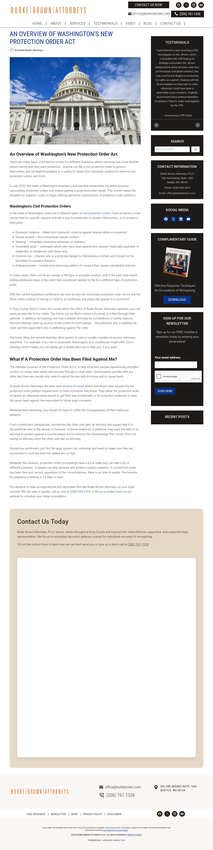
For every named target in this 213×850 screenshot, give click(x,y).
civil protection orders (97, 213)
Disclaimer (114, 814)
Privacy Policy (92, 814)
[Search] (195, 149)
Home (37, 23)
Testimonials (105, 23)
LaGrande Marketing (113, 840)
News (74, 814)
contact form (114, 491)
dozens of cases (73, 386)
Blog (147, 23)
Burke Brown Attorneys (30, 50)
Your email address (169, 357)
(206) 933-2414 (80, 491)
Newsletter (58, 814)
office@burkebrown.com (151, 14)
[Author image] (12, 50)
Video (130, 23)
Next (197, 125)
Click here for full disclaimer (115, 830)
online (45, 313)
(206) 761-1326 (138, 544)
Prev (156, 125)
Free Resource (36, 814)
